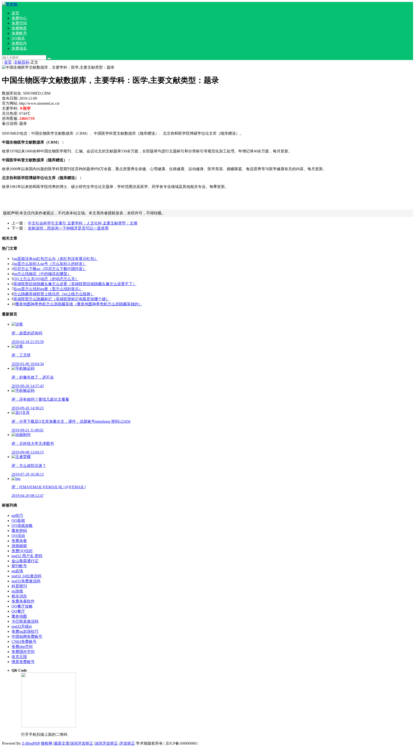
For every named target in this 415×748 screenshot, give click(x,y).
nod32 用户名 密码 (27, 556)
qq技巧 (17, 515)
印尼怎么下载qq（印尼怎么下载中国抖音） (49, 269)
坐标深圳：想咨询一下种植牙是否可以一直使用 (68, 228)
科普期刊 (19, 586)
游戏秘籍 (19, 546)
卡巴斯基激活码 (25, 621)
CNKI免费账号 (24, 641)
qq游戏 (17, 591)
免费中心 (19, 18)
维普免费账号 (23, 662)
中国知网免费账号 (27, 636)
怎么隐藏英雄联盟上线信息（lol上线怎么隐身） (53, 294)
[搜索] (49, 58)
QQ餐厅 (18, 611)
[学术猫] (9, 4)
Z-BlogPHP (31, 743)
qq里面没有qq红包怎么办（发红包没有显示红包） (55, 259)
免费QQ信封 (22, 551)
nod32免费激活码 (26, 581)
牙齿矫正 (127, 743)
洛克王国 (19, 657)
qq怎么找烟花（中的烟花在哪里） (42, 274)
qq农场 (17, 571)
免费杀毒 (19, 541)
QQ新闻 (18, 521)
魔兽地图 (19, 616)
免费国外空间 (23, 652)
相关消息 (19, 596)
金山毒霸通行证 (25, 561)
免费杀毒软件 (23, 601)
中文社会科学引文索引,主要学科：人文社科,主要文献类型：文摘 (82, 223)
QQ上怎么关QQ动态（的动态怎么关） (46, 279)
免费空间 (19, 23)
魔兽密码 (19, 531)
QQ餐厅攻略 (22, 606)
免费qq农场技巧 (25, 631)
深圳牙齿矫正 (81, 743)
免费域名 (19, 48)
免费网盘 (19, 28)
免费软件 (19, 43)
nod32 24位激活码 (26, 576)
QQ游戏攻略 (22, 526)
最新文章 (61, 743)
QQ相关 (18, 38)
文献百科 (21, 62)
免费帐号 (19, 33)
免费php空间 (22, 647)
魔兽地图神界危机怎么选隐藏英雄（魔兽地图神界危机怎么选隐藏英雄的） (78, 304)
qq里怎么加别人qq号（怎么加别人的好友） (49, 264)
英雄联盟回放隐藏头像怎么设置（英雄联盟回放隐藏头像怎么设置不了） (74, 284)
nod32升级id (22, 626)
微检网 (46, 743)
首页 (15, 13)
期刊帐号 (19, 566)
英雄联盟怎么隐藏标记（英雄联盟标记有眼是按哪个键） (61, 299)
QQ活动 (18, 536)
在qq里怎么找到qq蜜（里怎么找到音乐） (48, 289)
